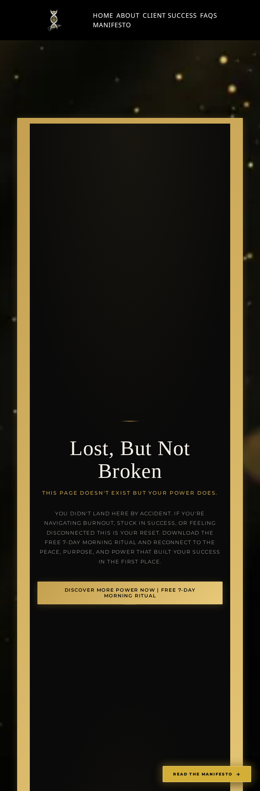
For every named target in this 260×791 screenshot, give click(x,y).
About (128, 15)
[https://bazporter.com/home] (54, 20)
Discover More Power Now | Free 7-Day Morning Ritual (130, 593)
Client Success (170, 15)
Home (103, 15)
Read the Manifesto (207, 774)
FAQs (208, 15)
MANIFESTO (112, 25)
